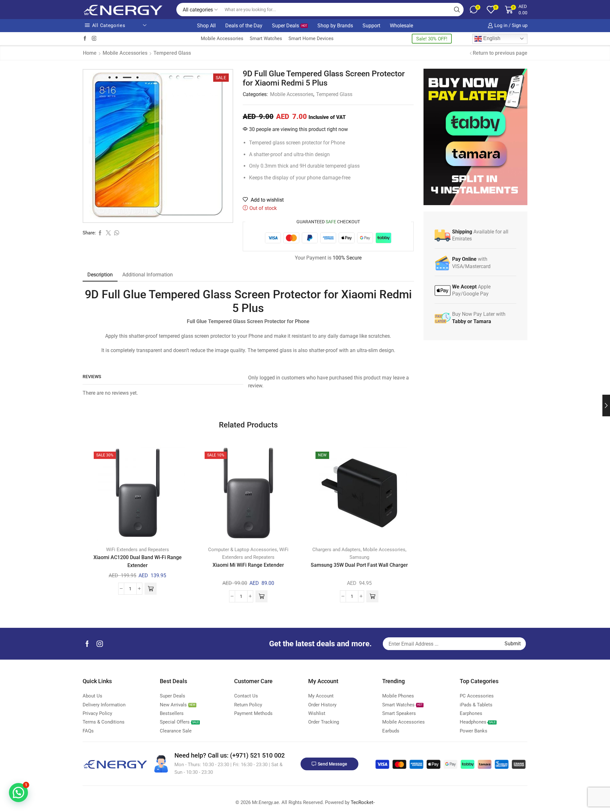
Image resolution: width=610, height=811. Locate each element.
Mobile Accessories (222, 38)
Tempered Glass (172, 53)
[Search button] (457, 9)
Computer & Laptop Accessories (242, 549)
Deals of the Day (243, 26)
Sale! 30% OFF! (431, 39)
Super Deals (289, 26)
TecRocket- (363, 802)
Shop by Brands (335, 26)
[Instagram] (94, 38)
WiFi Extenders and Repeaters (137, 549)
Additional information (147, 275)
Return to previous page (500, 53)
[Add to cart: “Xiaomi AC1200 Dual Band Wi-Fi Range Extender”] (151, 589)
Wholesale (401, 26)
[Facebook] (85, 38)
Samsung (359, 557)
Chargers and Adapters (336, 549)
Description (100, 275)
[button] (18, 792)
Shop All (206, 26)
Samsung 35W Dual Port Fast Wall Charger (359, 565)
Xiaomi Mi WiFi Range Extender (248, 565)
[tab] (100, 274)
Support (371, 26)
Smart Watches (266, 38)
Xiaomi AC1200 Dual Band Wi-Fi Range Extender (137, 561)
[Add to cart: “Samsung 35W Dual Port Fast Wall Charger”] (372, 596)
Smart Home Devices (311, 38)
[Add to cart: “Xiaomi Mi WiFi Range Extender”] (261, 596)
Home (90, 53)
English (491, 38)
